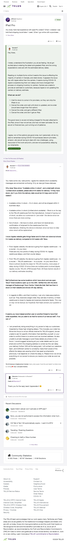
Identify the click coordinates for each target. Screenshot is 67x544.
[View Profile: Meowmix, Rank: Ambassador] (9, 377)
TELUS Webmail (39, 507)
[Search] (50, 6)
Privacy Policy (29, 469)
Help (37, 469)
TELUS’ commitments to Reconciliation (44, 534)
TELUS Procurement (41, 505)
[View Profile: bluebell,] (7, 431)
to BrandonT (28, 376)
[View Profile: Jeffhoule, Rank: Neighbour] (8, 20)
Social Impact (41, 2)
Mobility (7, 11)
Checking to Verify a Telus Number (23, 437)
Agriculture (31, 2)
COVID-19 (37, 496)
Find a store (38, 486)
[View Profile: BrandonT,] (9, 48)
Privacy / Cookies (9, 510)
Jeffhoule (13, 19)
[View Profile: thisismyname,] (7, 417)
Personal (6, 2)
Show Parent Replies (9, 161)
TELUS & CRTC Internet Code (14, 500)
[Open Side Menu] (4, 6)
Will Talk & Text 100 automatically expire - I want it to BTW (31, 423)
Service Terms (39, 491)
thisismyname (22, 418)
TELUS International (41, 503)
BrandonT (15, 47)
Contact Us (38, 481)
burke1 (21, 425)
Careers (6, 484)
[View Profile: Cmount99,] (7, 438)
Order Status (38, 494)
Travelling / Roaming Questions (21, 430)
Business (14, 2)
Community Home (8, 469)
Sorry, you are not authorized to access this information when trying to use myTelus (35, 416)
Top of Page (19, 469)
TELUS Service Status (11, 491)
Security (6, 512)
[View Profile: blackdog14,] (7, 410)
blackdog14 (21, 411)
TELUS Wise (38, 510)
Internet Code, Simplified (12, 503)
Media (5, 486)
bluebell (20, 432)
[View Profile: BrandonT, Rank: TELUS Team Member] (7, 166)
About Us (6, 479)
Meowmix (12, 171)
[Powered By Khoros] (59, 470)
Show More (11, 35)
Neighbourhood (39, 484)
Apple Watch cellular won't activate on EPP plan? (28, 409)
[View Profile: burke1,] (7, 424)
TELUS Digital (39, 500)
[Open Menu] (62, 11)
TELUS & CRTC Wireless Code (14, 505)
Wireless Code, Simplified (12, 507)
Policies (6, 489)
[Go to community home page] (14, 6)
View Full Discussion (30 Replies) (14, 158)
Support (36, 479)
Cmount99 (21, 439)
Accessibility (8, 481)
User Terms (38, 489)
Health (22, 2)
